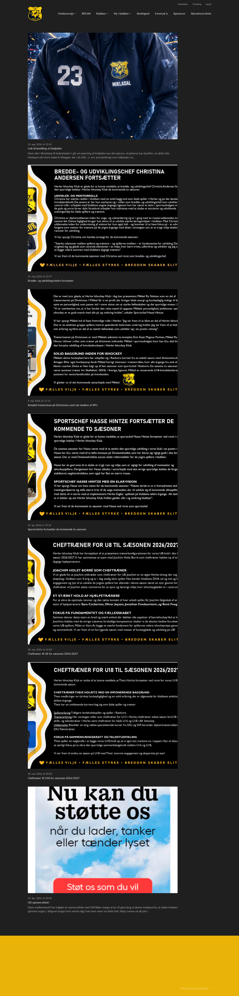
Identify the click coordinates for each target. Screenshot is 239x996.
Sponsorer (179, 13)
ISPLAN (86, 13)
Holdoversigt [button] (65, 13)
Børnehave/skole (201, 13)
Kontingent (143, 13)
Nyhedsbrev (183, 4)
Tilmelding (196, 4)
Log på (208, 4)
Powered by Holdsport (194, 988)
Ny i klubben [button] (121, 13)
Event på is (161, 13)
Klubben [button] (101, 13)
